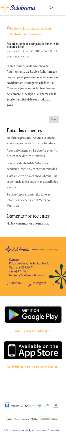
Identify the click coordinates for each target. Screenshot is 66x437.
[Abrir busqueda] (51, 8)
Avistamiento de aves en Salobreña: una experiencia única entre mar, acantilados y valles (32, 182)
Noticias (25, 56)
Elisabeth (15, 51)
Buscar (54, 119)
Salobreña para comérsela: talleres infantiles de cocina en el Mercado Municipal (29, 200)
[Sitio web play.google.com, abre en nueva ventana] (33, 314)
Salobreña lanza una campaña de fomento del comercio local (33, 45)
